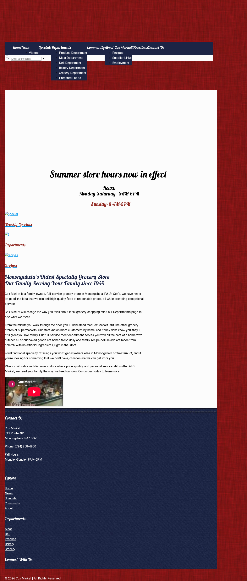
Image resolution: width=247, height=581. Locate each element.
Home (9, 488)
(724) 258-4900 (25, 446)
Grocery (10, 549)
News (9, 493)
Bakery (9, 544)
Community (12, 503)
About (9, 508)
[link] (43, 58)
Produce (10, 539)
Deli (7, 534)
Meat (8, 529)
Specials (11, 498)
